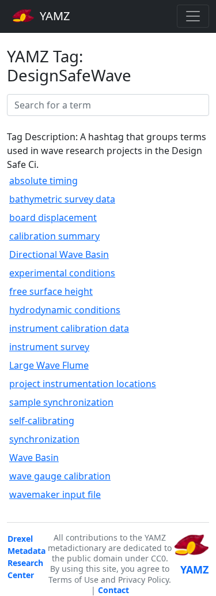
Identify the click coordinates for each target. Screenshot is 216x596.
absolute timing (43, 180)
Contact (113, 589)
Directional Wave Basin (59, 254)
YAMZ (53, 16)
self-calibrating (41, 420)
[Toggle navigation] (193, 16)
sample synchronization (61, 402)
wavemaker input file (55, 494)
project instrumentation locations (82, 383)
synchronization (44, 439)
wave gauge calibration (60, 476)
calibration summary (54, 236)
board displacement (53, 217)
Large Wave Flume (49, 365)
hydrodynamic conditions (64, 309)
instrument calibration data (69, 328)
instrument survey (49, 346)
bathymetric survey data (62, 199)
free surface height (51, 291)
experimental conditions (62, 273)
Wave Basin (34, 457)
